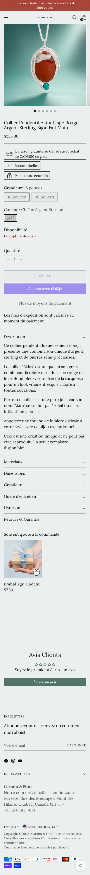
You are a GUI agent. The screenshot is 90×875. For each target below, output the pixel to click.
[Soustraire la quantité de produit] (21, 259)
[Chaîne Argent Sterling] (10, 218)
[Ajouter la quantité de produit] (8, 259)
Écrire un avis (45, 682)
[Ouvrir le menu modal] (6, 17)
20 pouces (44, 196)
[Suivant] (83, 5)
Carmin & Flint (41, 834)
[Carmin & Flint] (45, 17)
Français (10, 827)
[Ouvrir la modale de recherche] (74, 17)
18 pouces (17, 196)
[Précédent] (6, 5)
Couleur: (33, 209)
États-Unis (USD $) (41, 827)
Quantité (12, 250)
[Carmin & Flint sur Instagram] (13, 761)
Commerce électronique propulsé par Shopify (36, 847)
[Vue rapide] (36, 572)
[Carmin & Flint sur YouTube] (20, 761)
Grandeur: (23, 187)
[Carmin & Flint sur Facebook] (6, 761)
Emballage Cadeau (22, 584)
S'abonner (76, 745)
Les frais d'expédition (23, 315)
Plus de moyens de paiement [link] (45, 303)
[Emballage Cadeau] (23, 559)
